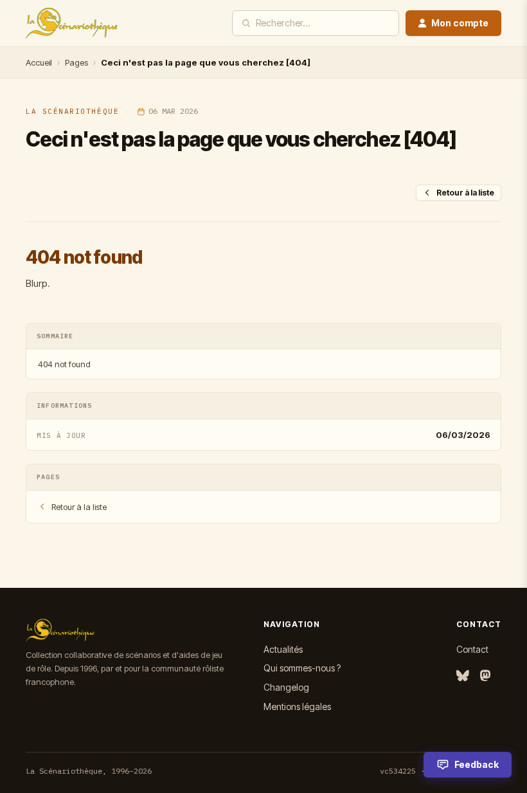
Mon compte (459, 22)
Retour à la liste (465, 192)
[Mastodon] (485, 676)
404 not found (64, 364)
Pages (76, 62)
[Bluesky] (462, 676)
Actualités (283, 649)
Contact (472, 649)
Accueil (39, 62)
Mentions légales (297, 706)
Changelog (286, 687)
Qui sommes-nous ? (302, 667)
